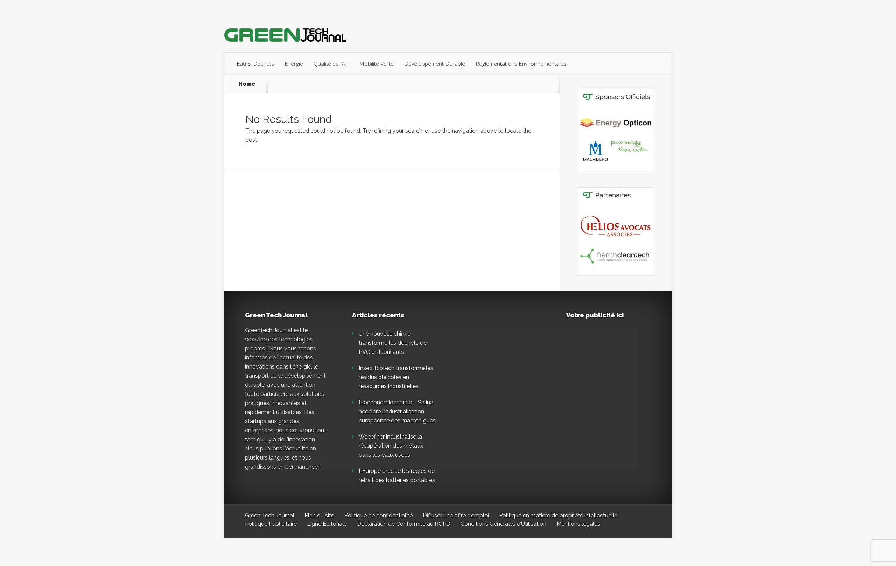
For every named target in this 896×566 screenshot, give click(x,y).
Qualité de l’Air (331, 64)
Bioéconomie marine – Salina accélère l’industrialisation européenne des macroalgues (397, 411)
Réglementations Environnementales (521, 64)
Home (246, 84)
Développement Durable (434, 64)
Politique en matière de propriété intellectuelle (558, 515)
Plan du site (319, 515)
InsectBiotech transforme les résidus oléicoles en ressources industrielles (396, 377)
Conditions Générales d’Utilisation (503, 523)
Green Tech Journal (269, 515)
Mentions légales (578, 523)
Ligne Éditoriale (327, 523)
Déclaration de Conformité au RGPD (403, 523)
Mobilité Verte (376, 64)
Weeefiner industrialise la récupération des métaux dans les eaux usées (391, 445)
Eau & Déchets (255, 64)
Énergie (294, 64)
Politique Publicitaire (271, 523)
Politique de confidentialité (378, 515)
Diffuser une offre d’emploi (456, 515)
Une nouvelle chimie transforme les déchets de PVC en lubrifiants (393, 342)
